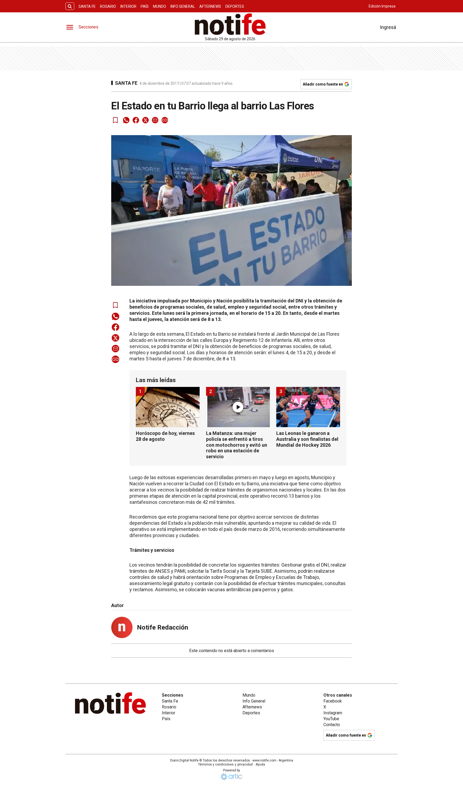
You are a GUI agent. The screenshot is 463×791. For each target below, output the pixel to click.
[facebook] (136, 120)
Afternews (210, 6)
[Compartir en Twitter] (145, 120)
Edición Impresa (382, 6)
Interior (128, 6)
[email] (155, 120)
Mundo (159, 6)
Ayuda (260, 764)
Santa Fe (87, 6)
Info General (182, 6)
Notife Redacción (162, 627)
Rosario (108, 6)
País (145, 6)
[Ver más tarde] (115, 120)
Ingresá (388, 27)
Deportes (234, 6)
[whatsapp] (126, 120)
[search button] (69, 6)
